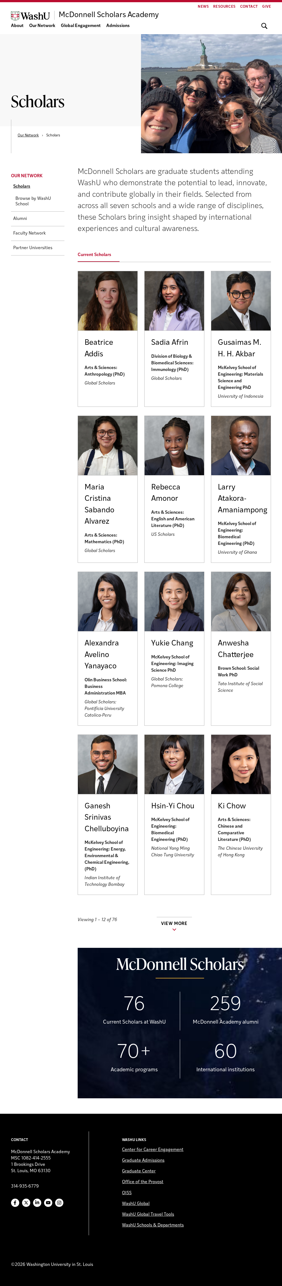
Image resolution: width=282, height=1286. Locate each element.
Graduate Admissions (143, 1160)
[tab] (102, 255)
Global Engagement (81, 26)
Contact (249, 7)
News (203, 7)
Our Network (42, 26)
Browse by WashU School (33, 201)
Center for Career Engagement (152, 1150)
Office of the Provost (142, 1182)
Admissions (118, 26)
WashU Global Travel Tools (148, 1214)
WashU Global (136, 1204)
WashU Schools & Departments (153, 1225)
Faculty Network (29, 233)
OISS (127, 1193)
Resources (224, 7)
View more (174, 924)
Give (266, 7)
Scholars (21, 186)
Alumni (20, 219)
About (17, 26)
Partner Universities (32, 248)
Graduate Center (139, 1171)
